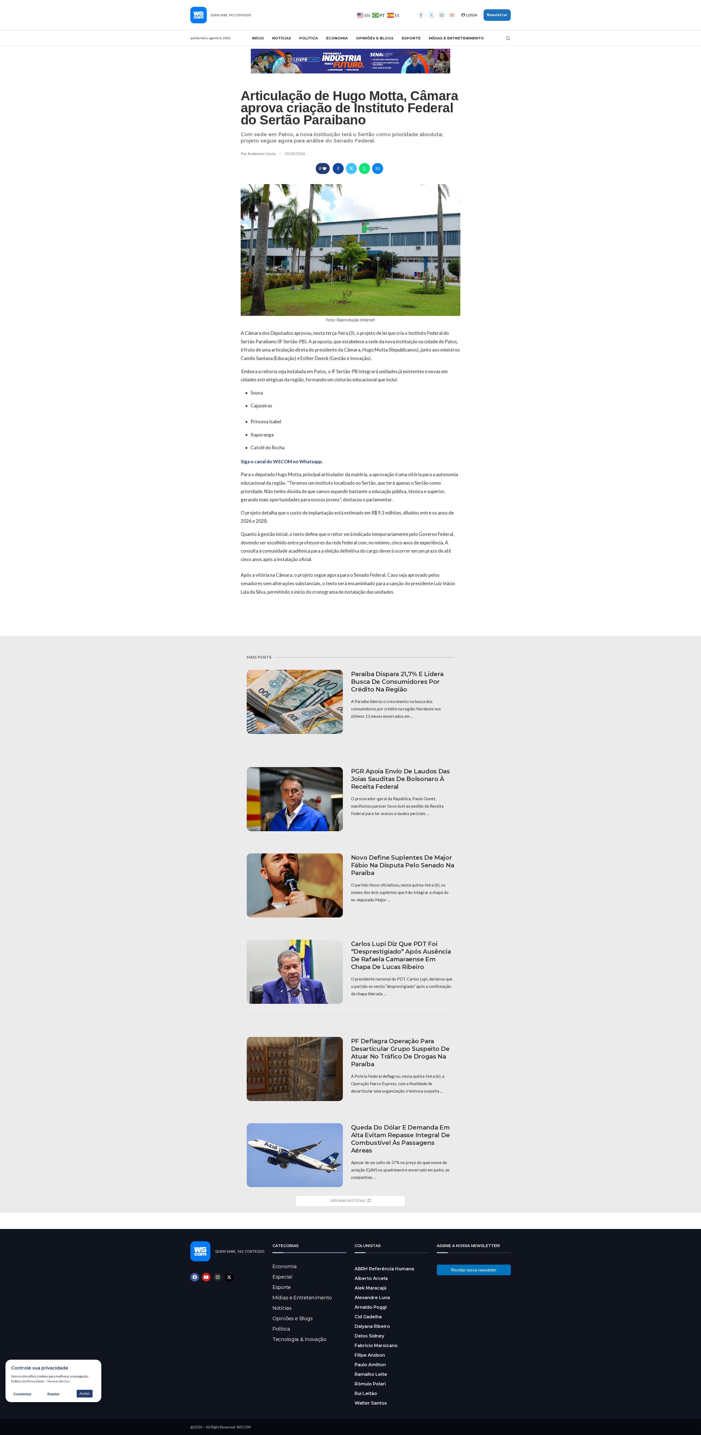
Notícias (281, 38)
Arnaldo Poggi (371, 1307)
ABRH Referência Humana (384, 1268)
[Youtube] (452, 15)
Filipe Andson (370, 1355)
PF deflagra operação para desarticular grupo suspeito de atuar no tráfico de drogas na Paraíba (400, 1052)
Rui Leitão (366, 1393)
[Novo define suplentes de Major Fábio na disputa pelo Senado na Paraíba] (295, 885)
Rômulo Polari (370, 1384)
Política (308, 38)
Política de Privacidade (27, 1381)
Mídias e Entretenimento (456, 38)
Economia (337, 38)
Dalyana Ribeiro (372, 1326)
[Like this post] (324, 168)
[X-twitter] (229, 1277)
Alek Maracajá (370, 1288)
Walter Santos (371, 1403)
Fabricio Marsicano (376, 1345)
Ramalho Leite (371, 1374)
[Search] (508, 38)
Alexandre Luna (372, 1297)
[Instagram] (442, 15)
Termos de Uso (58, 1381)
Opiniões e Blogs (374, 38)
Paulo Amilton (370, 1364)
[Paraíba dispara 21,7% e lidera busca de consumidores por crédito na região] (295, 702)
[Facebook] (421, 15)
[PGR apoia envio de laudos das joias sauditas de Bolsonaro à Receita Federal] (295, 799)
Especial (282, 1277)
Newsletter (497, 15)
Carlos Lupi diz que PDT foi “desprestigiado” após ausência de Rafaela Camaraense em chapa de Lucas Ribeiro (401, 955)
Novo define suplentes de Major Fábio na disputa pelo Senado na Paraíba (402, 865)
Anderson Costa (262, 153)
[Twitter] (431, 15)
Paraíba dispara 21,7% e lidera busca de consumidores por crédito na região (397, 681)
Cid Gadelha (368, 1316)
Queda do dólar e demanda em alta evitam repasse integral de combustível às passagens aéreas (400, 1139)
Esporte (411, 38)
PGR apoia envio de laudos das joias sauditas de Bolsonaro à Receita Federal (400, 779)
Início (258, 38)
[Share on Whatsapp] (364, 168)
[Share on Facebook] (338, 168)
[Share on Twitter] (351, 168)
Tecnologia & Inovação (299, 1339)
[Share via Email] (377, 168)
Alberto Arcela (371, 1278)
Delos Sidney (369, 1336)
